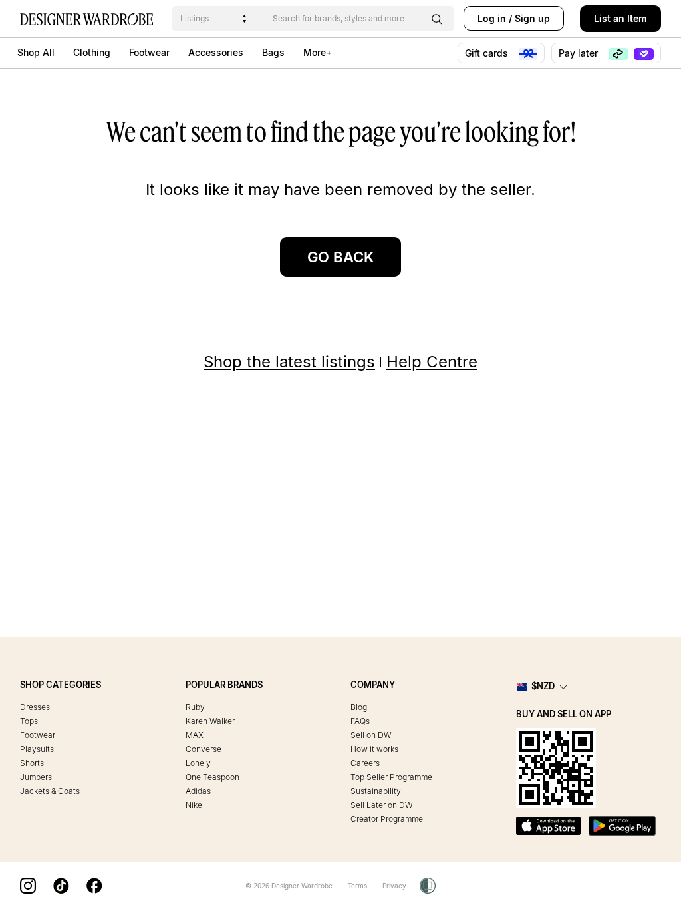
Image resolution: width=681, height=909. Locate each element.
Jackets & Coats (50, 791)
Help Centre (431, 361)
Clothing (91, 52)
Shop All (36, 52)
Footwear (149, 52)
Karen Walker (210, 721)
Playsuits (37, 749)
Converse (203, 749)
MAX (195, 735)
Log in (491, 18)
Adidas (198, 791)
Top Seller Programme (391, 777)
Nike (194, 805)
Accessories (215, 52)
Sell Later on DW (381, 805)
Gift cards (488, 53)
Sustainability (375, 791)
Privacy (394, 886)
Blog (358, 707)
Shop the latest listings (289, 361)
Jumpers (36, 777)
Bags (273, 52)
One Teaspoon (212, 777)
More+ (317, 52)
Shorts (32, 763)
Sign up (532, 18)
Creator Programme (386, 819)
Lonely (198, 763)
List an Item (620, 18)
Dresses (35, 707)
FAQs (360, 721)
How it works (374, 749)
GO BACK (340, 257)
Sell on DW (371, 735)
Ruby (195, 707)
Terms (357, 886)
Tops (29, 721)
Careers (365, 763)
